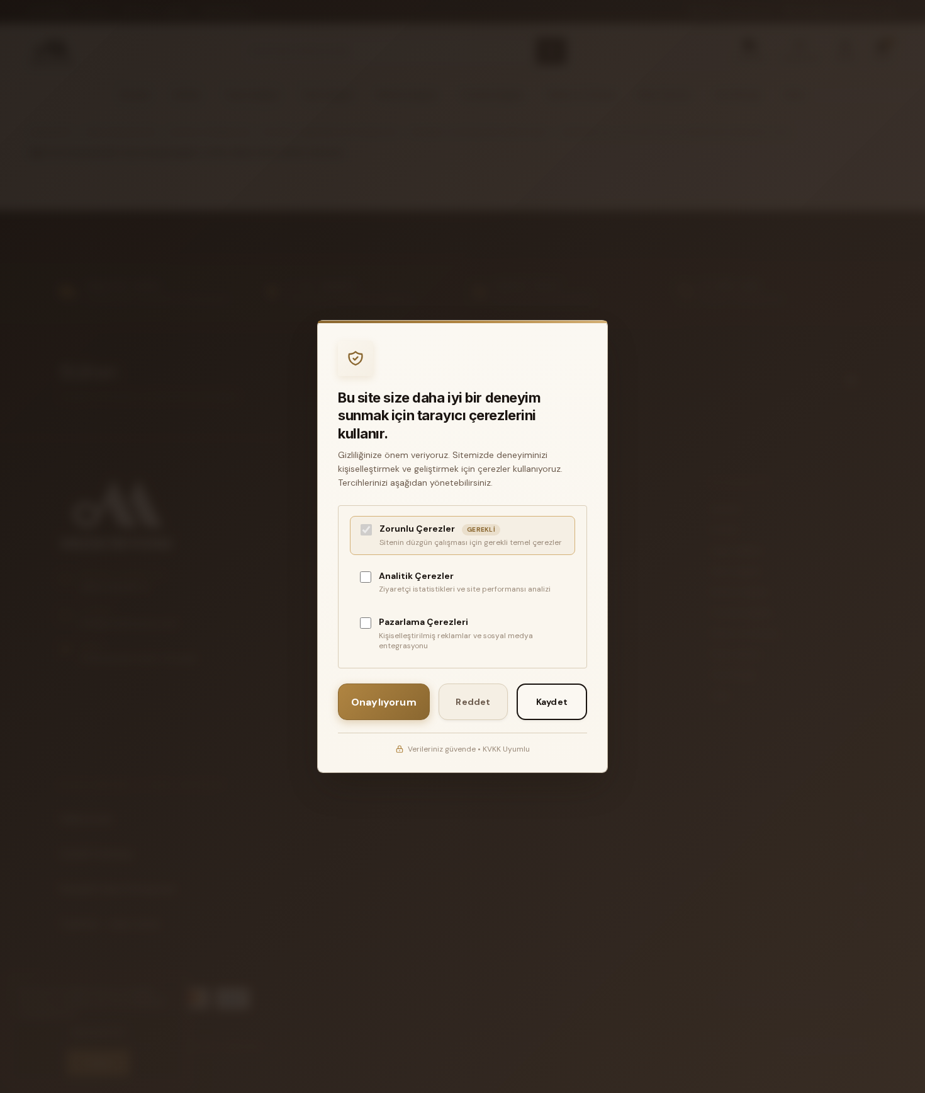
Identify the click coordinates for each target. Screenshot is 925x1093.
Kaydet (552, 701)
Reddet (473, 701)
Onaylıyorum (384, 702)
